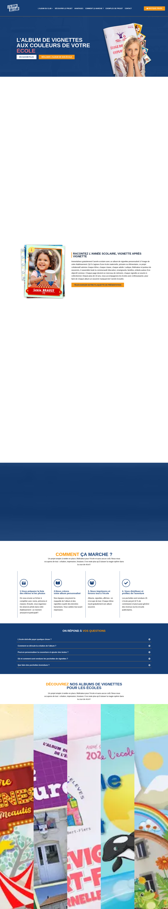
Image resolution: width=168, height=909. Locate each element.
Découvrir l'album (17, 889)
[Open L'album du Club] (52, 8)
